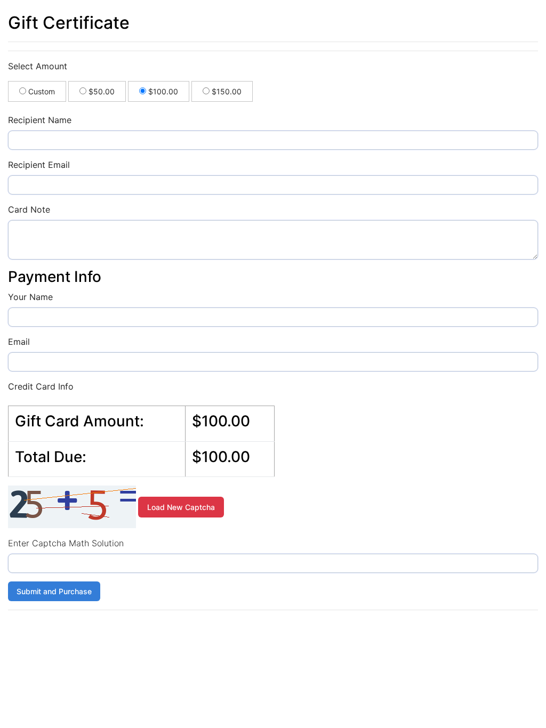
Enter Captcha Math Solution (66, 543)
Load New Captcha (181, 507)
